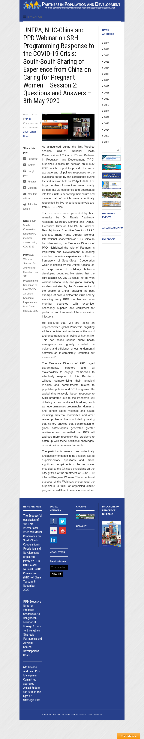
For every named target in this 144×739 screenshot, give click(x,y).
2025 (106, 135)
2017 (106, 86)
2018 (106, 92)
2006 (106, 43)
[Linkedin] (53, 539)
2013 (106, 61)
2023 (106, 123)
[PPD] (72, 10)
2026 (106, 142)
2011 (106, 49)
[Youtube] (62, 530)
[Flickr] (53, 530)
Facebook (32, 158)
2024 (106, 129)
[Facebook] (53, 521)
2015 (106, 74)
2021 (106, 111)
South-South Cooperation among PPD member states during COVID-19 (30, 233)
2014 (106, 68)
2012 (106, 55)
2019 (106, 98)
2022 (106, 117)
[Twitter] (62, 521)
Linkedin (32, 187)
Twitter (31, 165)
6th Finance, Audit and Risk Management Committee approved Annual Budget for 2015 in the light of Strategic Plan (32, 683)
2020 (25, 132)
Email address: (58, 561)
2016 (106, 80)
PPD (28, 119)
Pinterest (32, 181)
